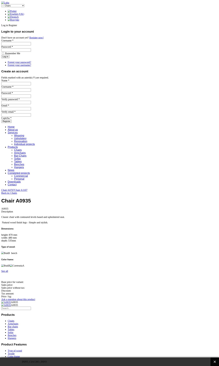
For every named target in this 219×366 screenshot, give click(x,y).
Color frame (14, 356)
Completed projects (19, 173)
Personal (19, 178)
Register (6, 121)
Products (13, 147)
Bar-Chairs (20, 155)
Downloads (14, 181)
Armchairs (20, 152)
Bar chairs (13, 326)
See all (4, 271)
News (11, 170)
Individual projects (24, 144)
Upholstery (20, 138)
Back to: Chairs (9, 193)
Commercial (21, 176)
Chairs (18, 150)
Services (13, 132)
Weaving (19, 135)
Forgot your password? (19, 62)
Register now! (36, 37)
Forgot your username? (19, 65)
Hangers (19, 167)
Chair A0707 (7, 190)
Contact (12, 184)
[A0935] (6, 302)
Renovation (20, 141)
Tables (18, 161)
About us (13, 129)
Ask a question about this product (18, 299)
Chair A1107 (20, 190)
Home (11, 126)
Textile (11, 353)
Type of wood (15, 350)
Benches (19, 164)
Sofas (17, 158)
